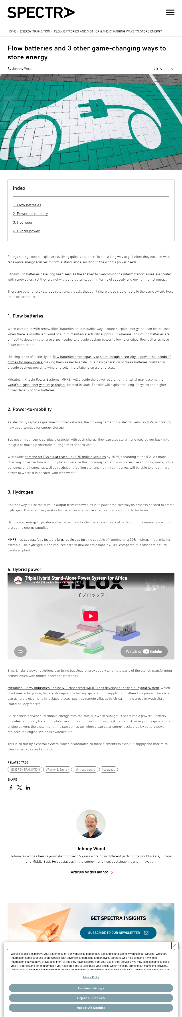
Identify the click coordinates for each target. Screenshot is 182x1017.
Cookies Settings (91, 988)
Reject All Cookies (91, 998)
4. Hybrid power (26, 231)
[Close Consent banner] (174, 945)
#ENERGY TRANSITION (25, 769)
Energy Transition (35, 31)
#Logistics (108, 769)
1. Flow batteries (27, 205)
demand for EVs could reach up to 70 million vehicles (65, 457)
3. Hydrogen (23, 222)
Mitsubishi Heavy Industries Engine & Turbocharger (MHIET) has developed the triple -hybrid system (83, 688)
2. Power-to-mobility (30, 213)
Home (12, 31)
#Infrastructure (85, 769)
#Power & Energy (57, 769)
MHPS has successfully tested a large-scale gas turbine (50, 539)
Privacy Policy (91, 977)
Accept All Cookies (91, 1007)
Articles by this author (90, 872)
